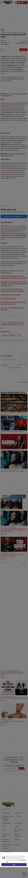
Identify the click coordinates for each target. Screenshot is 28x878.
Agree (14, 864)
